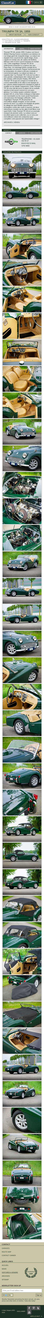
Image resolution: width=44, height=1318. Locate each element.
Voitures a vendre (10, 1272)
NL (9, 1295)
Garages (5, 1248)
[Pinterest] (34, 1308)
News (4, 1269)
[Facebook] (29, 1308)
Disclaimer (21, 1311)
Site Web (25, 146)
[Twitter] (38, 1308)
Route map (6, 1252)
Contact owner (9, 1255)
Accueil (5, 1265)
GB (4, 1295)
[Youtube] (29, 1312)
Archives (6, 1276)
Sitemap (5, 1280)
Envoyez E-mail (28, 143)
